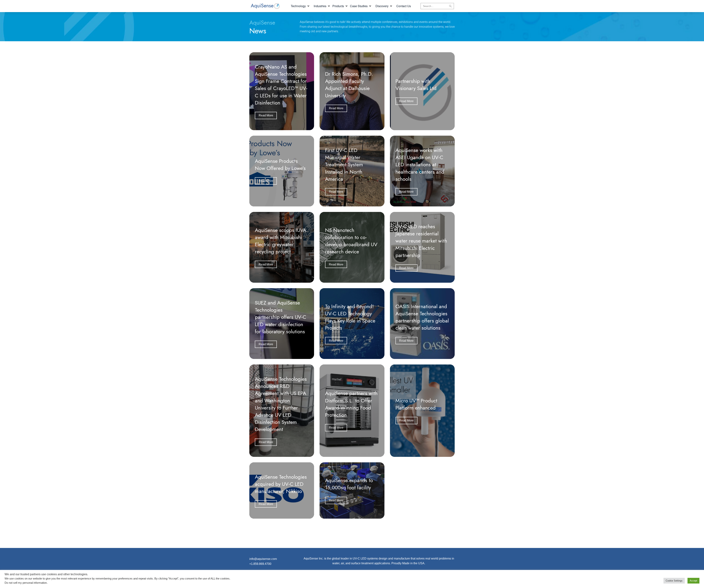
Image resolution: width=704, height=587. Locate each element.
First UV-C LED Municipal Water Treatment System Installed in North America (344, 164)
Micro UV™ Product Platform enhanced (416, 404)
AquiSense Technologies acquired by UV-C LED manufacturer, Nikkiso (281, 484)
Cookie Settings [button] (674, 580)
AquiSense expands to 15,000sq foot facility (349, 484)
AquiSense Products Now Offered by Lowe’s (280, 164)
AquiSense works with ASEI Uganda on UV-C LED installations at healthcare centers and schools (419, 164)
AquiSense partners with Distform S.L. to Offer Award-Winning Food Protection (351, 404)
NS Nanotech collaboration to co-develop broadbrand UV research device (351, 241)
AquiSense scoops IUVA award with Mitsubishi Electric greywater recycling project (280, 241)
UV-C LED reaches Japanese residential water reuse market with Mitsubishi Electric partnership (421, 241)
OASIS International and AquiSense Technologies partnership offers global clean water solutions (422, 317)
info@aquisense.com (263, 558)
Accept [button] (693, 580)
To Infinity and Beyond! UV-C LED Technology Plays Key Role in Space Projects (350, 317)
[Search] (450, 6)
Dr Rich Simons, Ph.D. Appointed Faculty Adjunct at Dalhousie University (349, 84)
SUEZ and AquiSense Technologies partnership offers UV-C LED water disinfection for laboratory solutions (280, 317)
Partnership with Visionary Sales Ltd (416, 84)
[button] (300, 6)
